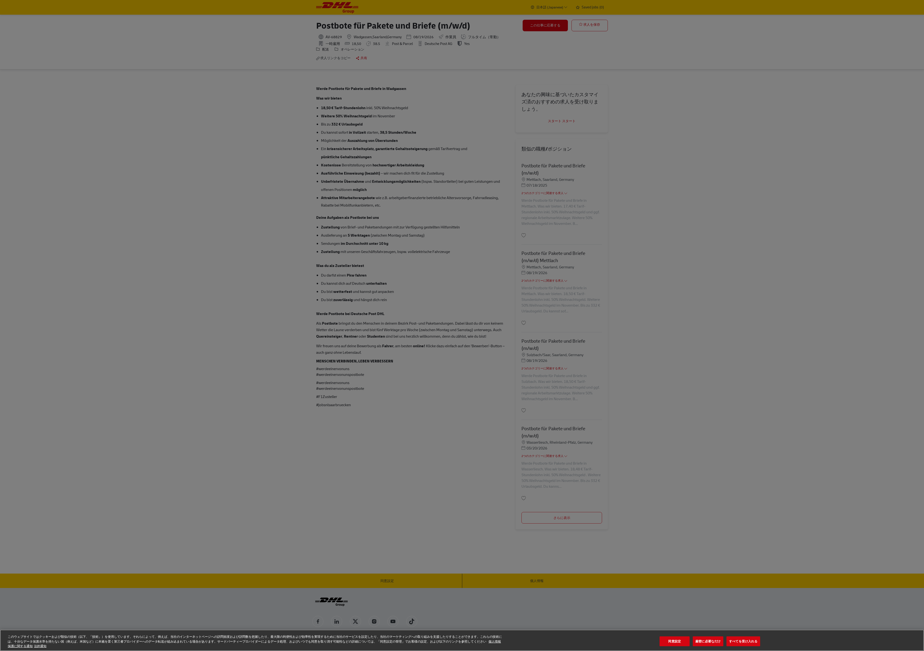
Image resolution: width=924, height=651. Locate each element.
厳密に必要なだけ (708, 641)
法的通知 (40, 646)
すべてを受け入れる (743, 641)
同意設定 (674, 641)
